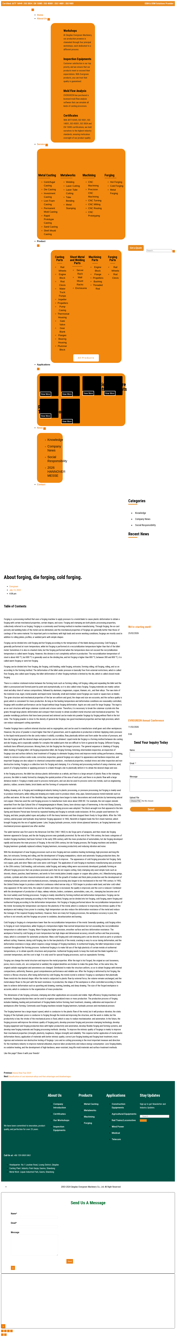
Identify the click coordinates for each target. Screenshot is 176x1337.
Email (132, 763)
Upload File (134, 797)
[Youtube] (41, 1137)
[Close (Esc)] (2, 1331)
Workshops (70, 30)
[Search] (143, 1120)
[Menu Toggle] (32, 10)
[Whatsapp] (16, 1145)
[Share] (5, 1331)
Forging (109, 175)
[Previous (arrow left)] (2, 1334)
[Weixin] (24, 1137)
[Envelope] (33, 1137)
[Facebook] (16, 1137)
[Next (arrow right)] (5, 1334)
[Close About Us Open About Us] (48, 19)
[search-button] (173, 251)
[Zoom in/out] (11, 1331)
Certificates (71, 115)
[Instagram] (7, 1145)
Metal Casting (47, 175)
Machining (89, 175)
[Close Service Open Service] (46, 145)
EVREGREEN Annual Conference (146, 720)
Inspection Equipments (77, 59)
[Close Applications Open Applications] (38, 369)
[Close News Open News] (44, 428)
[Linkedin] (7, 1137)
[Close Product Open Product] (38, 245)
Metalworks (68, 175)
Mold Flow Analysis (75, 91)
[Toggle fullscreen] (8, 1331)
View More (45, 394)
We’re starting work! (139, 626)
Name (132, 750)
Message (134, 776)
